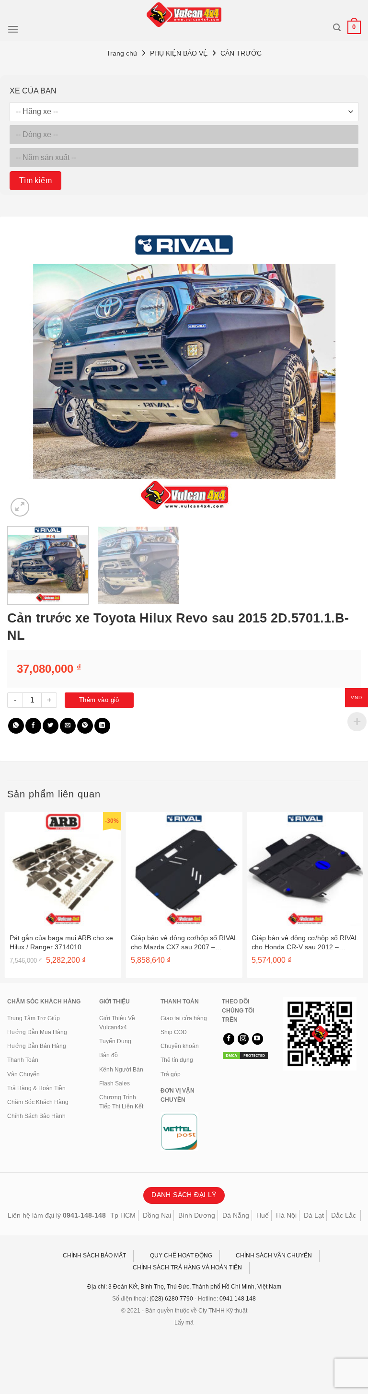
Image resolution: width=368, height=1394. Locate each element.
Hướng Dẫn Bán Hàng (36, 1046)
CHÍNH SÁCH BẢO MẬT (94, 1255)
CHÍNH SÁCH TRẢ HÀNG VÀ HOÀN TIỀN (187, 1267)
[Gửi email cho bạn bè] (68, 726)
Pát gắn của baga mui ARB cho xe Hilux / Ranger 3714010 (61, 942)
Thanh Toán (22, 1060)
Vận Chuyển (23, 1074)
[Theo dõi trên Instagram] (243, 1039)
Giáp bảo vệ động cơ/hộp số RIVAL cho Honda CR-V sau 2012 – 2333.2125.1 (305, 942)
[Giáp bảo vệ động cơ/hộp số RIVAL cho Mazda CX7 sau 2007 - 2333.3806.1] (184, 870)
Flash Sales (114, 1083)
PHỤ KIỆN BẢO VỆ (178, 53)
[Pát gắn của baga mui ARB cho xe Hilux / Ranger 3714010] (63, 870)
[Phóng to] (20, 507)
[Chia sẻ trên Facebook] (33, 726)
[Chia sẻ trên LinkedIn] (102, 726)
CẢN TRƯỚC (241, 53)
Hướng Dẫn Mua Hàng (37, 1032)
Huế (262, 1215)
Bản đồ (108, 1055)
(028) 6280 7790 (171, 1298)
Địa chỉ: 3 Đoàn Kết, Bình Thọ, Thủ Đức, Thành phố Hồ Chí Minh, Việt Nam (184, 1286)
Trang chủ (121, 53)
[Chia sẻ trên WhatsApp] (16, 726)
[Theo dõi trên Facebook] (228, 1039)
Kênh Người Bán (121, 1069)
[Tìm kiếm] (337, 27)
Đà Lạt (314, 1215)
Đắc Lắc (343, 1215)
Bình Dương (196, 1215)
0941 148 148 (237, 1298)
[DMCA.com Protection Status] (245, 1055)
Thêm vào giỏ (99, 699)
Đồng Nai (157, 1215)
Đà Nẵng (235, 1215)
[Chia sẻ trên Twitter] (50, 726)
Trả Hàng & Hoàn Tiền (36, 1088)
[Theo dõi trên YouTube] (257, 1039)
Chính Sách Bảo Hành (36, 1116)
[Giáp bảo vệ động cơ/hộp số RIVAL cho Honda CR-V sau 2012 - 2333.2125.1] (305, 870)
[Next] (341, 371)
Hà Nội (286, 1215)
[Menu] (13, 29)
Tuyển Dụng (115, 1041)
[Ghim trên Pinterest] (85, 726)
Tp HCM (123, 1215)
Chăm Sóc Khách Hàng (38, 1102)
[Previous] (26, 371)
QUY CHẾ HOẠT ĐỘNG (181, 1255)
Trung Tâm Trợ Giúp (33, 1018)
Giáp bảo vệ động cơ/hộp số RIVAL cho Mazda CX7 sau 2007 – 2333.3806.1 (184, 942)
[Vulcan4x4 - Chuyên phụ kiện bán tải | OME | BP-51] (184, 14)
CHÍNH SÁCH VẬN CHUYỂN (274, 1255)
